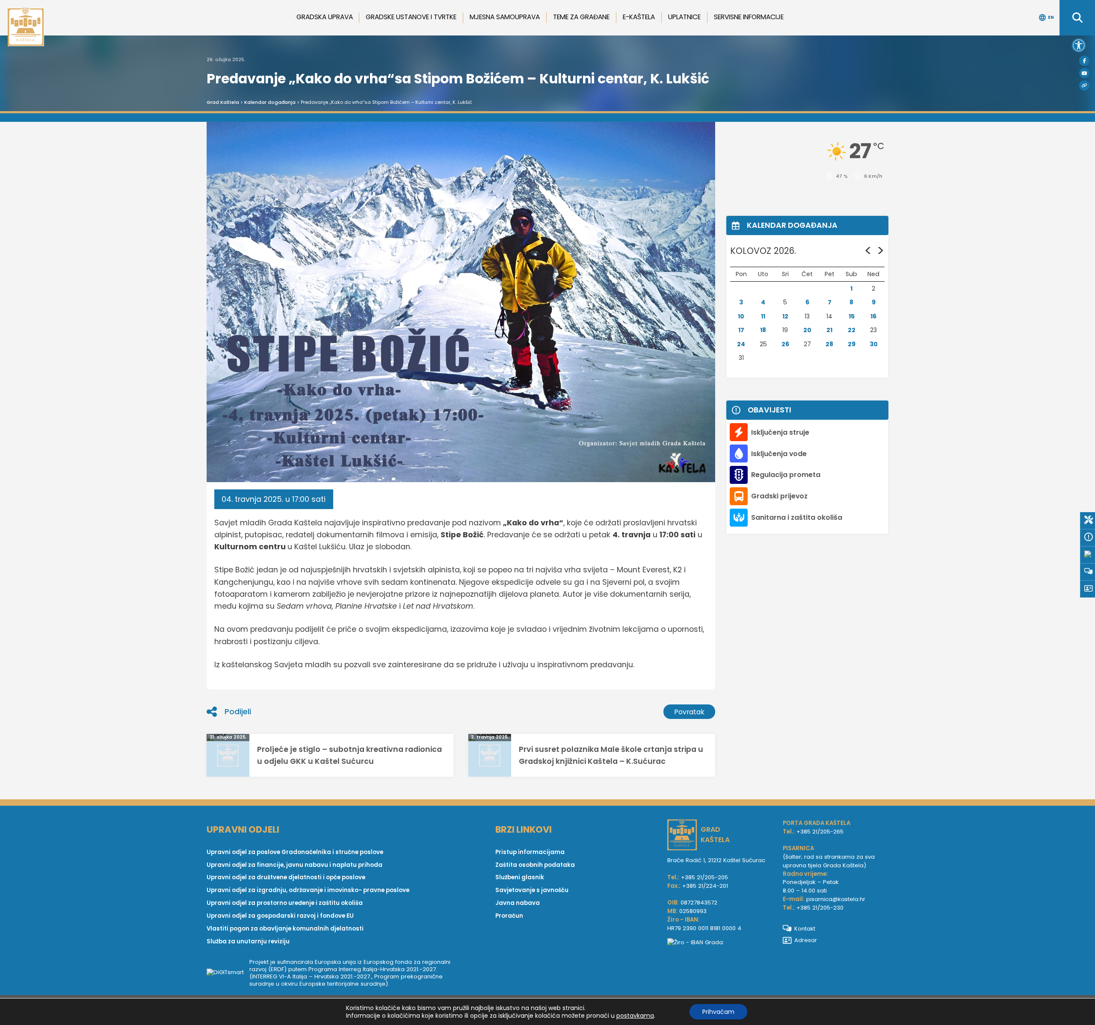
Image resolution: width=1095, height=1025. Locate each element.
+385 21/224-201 (705, 886)
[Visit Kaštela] (1084, 85)
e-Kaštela (639, 16)
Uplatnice (684, 16)
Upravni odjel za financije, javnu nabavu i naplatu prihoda (294, 865)
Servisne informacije (749, 16)
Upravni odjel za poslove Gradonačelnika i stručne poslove (295, 852)
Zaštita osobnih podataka (535, 865)
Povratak (689, 712)
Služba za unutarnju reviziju (248, 941)
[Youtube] (1084, 73)
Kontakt (804, 929)
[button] (1079, 45)
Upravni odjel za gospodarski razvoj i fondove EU (280, 916)
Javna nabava (517, 903)
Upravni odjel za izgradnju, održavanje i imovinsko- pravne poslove (308, 890)
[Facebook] (1084, 61)
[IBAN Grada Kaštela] (720, 942)
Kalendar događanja (270, 102)
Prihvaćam (718, 1011)
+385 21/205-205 (704, 877)
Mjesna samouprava (505, 16)
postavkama (635, 1015)
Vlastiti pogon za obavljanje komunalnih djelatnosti (285, 929)
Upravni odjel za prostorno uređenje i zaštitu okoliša (285, 903)
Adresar (805, 940)
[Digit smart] (228, 973)
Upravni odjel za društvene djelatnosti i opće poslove (286, 877)
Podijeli (238, 712)
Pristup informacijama (530, 852)
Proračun (509, 916)
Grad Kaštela (223, 102)
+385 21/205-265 (819, 832)
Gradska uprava (324, 16)
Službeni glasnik (519, 877)
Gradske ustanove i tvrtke (411, 16)
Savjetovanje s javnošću (531, 890)
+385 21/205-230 (819, 908)
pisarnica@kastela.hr (835, 899)
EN (1051, 17)
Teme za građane (581, 16)
